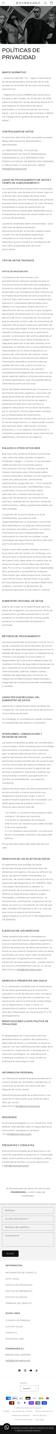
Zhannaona (25, 1408)
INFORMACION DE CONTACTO (21, 1272)
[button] (3, 3)
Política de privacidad (23, 1420)
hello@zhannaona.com (16, 1165)
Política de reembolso (21, 1415)
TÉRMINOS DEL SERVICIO (18, 1303)
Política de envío (40, 1415)
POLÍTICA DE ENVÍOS (16, 1297)
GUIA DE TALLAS (14, 1326)
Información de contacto (22, 1411)
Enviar (10, 1253)
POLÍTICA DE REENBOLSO (18, 1291)
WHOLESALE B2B (14, 1339)
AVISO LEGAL (12, 1279)
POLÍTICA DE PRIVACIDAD (18, 1285)
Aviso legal (39, 1420)
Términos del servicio (44, 1411)
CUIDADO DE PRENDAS (17, 1320)
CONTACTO (11, 1332)
